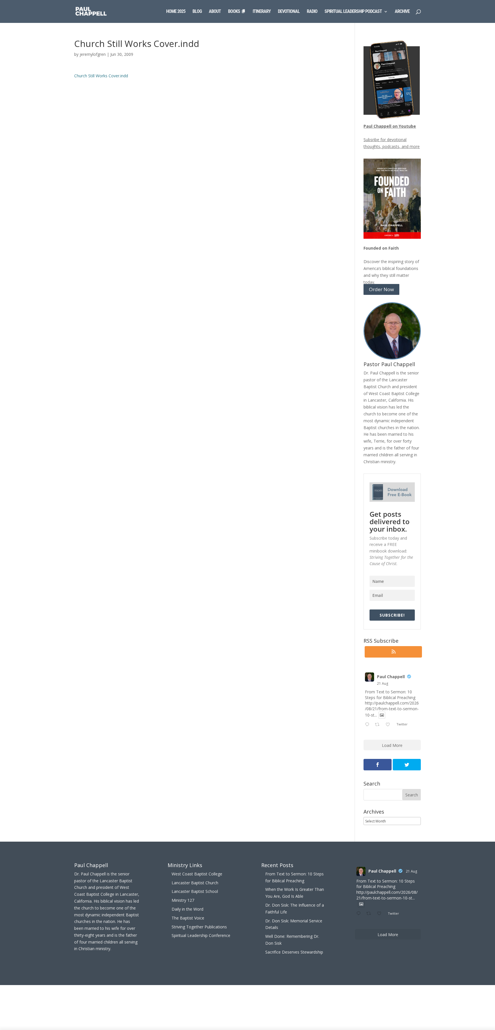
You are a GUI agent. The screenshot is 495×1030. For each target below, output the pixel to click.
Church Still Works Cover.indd (101, 75)
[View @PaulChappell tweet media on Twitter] (381, 715)
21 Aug (382, 683)
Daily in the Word (187, 909)
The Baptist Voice (188, 918)
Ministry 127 (183, 900)
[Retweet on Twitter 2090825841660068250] (379, 725)
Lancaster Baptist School (195, 891)
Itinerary (262, 11)
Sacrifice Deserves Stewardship (294, 952)
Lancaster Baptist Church (195, 882)
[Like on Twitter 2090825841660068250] (389, 725)
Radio (312, 11)
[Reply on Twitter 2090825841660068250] (368, 725)
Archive (402, 11)
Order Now (381, 289)
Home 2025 (175, 11)
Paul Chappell (391, 676)
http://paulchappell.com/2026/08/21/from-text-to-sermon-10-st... (392, 708)
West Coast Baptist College (197, 874)
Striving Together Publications (199, 927)
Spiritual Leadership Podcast (353, 11)
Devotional (289, 11)
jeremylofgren (93, 54)
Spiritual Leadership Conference (201, 935)
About (215, 11)
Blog (197, 11)
